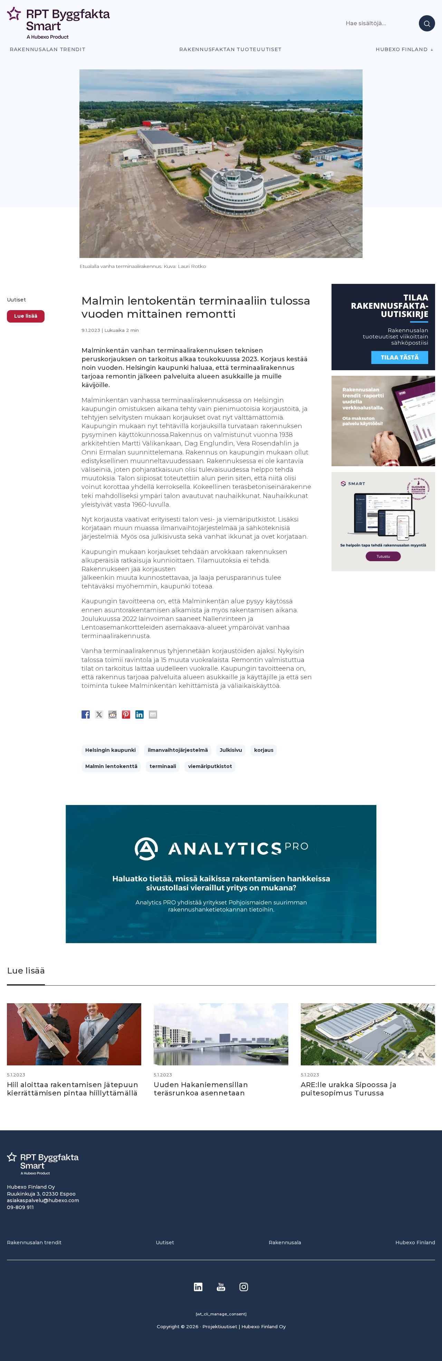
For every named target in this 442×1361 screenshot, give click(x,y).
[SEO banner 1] (383, 569)
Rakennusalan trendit (48, 49)
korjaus (263, 750)
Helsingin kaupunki (110, 750)
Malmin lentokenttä (111, 766)
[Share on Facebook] (85, 714)
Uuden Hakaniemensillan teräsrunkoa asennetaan (201, 1089)
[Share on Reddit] (112, 714)
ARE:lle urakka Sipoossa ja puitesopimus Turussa (348, 1089)
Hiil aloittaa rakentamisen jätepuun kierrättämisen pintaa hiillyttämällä (72, 1089)
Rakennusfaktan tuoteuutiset (230, 49)
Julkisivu (231, 750)
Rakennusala (285, 1242)
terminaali (163, 766)
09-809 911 (20, 1207)
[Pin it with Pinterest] (126, 714)
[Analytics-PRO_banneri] (221, 941)
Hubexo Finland (401, 49)
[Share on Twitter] (99, 714)
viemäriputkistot (210, 766)
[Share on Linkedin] (139, 714)
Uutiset (16, 300)
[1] (383, 368)
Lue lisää (25, 316)
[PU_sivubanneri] (383, 464)
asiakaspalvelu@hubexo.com (43, 1200)
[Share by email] (153, 714)
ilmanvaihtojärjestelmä (178, 750)
